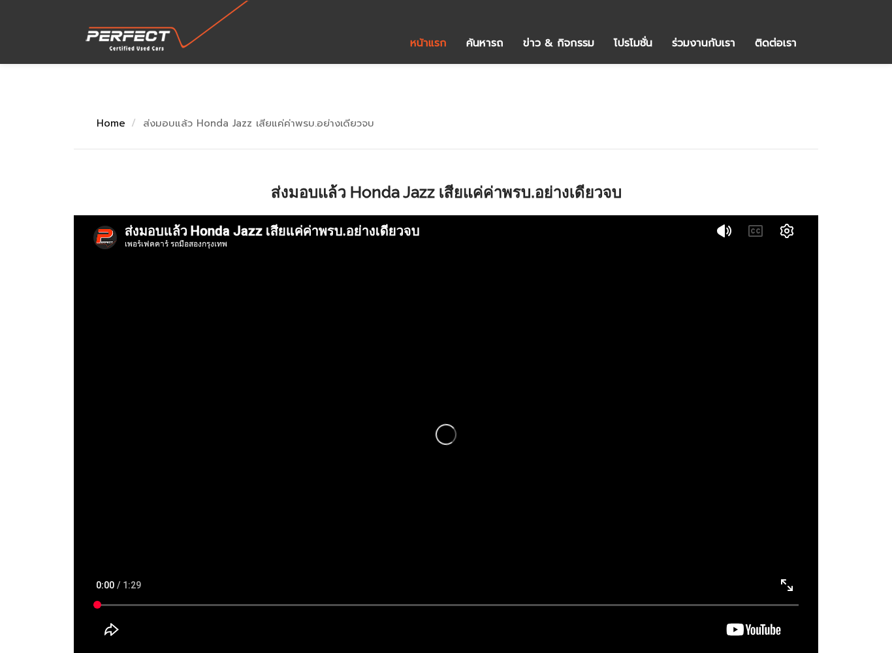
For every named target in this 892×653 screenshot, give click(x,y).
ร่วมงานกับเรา (703, 43)
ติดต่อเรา (776, 43)
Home (111, 123)
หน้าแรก (428, 43)
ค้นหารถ (484, 43)
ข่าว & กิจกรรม (558, 43)
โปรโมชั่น (633, 43)
